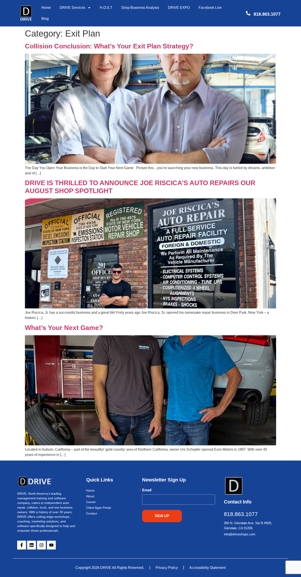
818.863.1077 (267, 14)
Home (46, 7)
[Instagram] (41, 545)
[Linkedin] (31, 545)
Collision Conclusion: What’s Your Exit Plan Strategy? (109, 46)
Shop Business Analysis (140, 7)
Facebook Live (210, 7)
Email (146, 490)
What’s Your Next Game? (64, 327)
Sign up (162, 516)
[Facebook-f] (21, 545)
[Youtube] (51, 545)
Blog (45, 18)
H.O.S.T (106, 7)
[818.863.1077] (248, 13)
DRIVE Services (72, 7)
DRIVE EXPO (179, 7)
